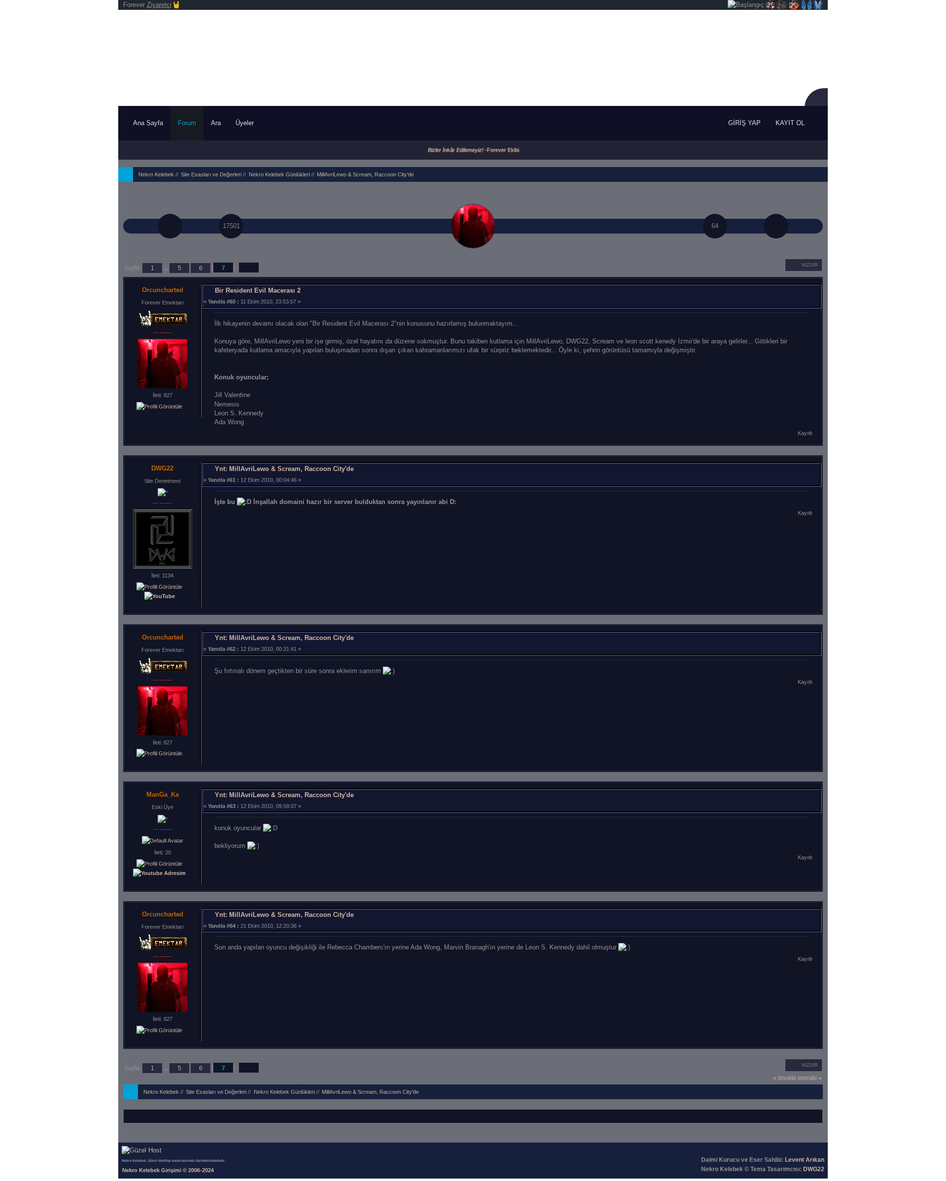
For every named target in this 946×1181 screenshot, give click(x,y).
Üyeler (246, 123)
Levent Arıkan (804, 1159)
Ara (216, 123)
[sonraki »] (776, 226)
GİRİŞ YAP (744, 123)
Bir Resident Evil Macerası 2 (258, 290)
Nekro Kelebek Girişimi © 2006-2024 (168, 1170)
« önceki (784, 1078)
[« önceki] (170, 226)
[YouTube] (159, 596)
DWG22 (162, 468)
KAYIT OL (790, 123)
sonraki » (809, 1078)
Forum (187, 123)
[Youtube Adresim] (159, 873)
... (166, 268)
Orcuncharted (162, 290)
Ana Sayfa (148, 123)
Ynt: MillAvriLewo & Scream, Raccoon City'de (284, 468)
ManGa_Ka (162, 794)
